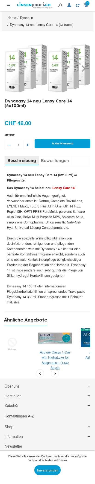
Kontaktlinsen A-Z (19, 416)
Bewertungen (55, 160)
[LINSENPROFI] (34, 3)
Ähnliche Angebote (25, 320)
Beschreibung (21, 160)
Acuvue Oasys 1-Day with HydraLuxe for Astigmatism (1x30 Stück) (55, 360)
